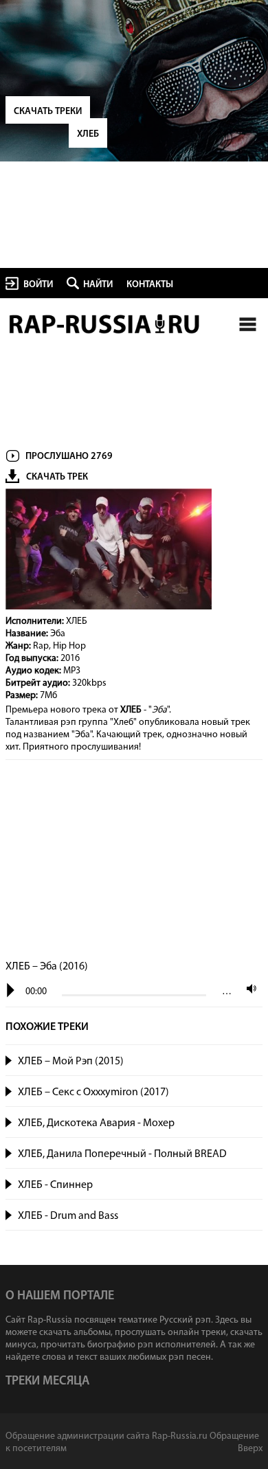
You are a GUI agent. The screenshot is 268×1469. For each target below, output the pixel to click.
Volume (248, 988)
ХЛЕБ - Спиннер (55, 1185)
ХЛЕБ (88, 134)
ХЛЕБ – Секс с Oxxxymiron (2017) (93, 1092)
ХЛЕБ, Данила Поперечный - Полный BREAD (122, 1154)
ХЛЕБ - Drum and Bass (68, 1216)
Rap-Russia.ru (105, 324)
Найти (98, 285)
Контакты (149, 285)
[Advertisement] (134, 861)
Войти (38, 285)
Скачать (249, 1061)
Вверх (250, 1449)
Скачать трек (57, 477)
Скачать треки (48, 111)
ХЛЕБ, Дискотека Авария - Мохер (96, 1123)
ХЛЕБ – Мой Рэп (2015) (71, 1061)
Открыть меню (247, 324)
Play (10, 990)
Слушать (9, 1059)
